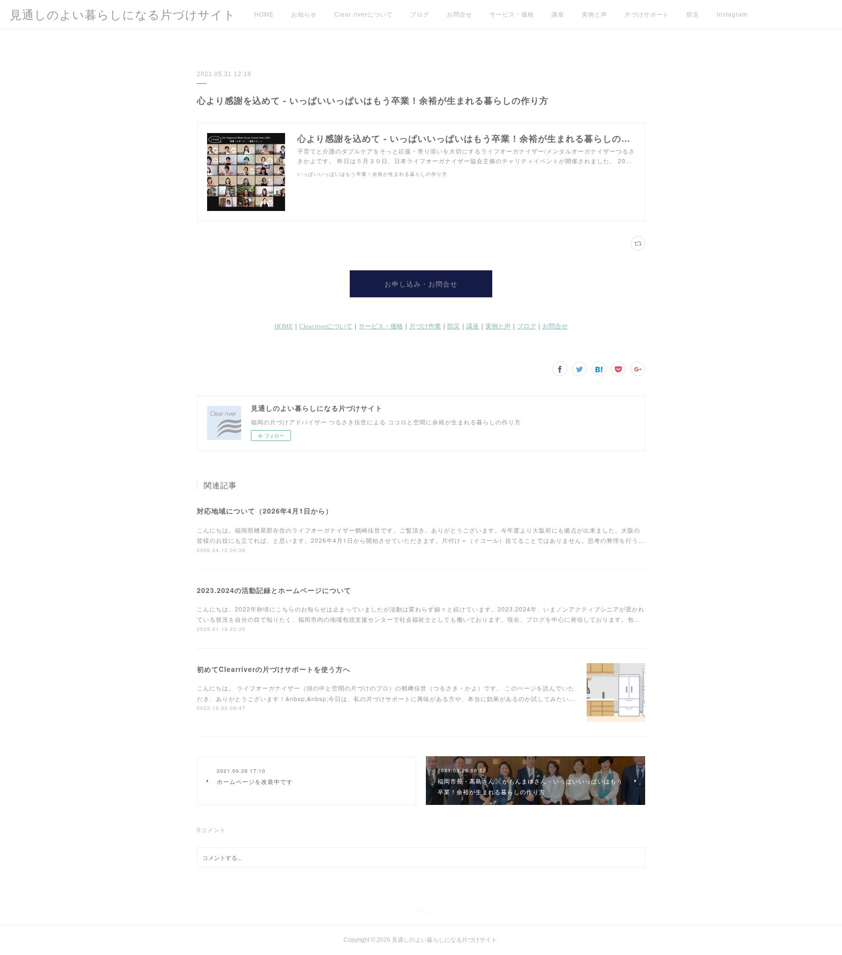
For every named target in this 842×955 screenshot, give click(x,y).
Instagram (732, 14)
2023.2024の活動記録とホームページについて (274, 590)
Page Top (421, 913)
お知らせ (304, 14)
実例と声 (594, 14)
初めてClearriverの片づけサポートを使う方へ (273, 669)
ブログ (419, 14)
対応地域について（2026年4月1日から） (265, 511)
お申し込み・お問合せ (421, 284)
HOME (264, 14)
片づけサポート (647, 14)
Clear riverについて (363, 14)
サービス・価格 (512, 14)
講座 (558, 14)
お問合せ (459, 14)
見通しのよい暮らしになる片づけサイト (123, 14)
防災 (693, 14)
